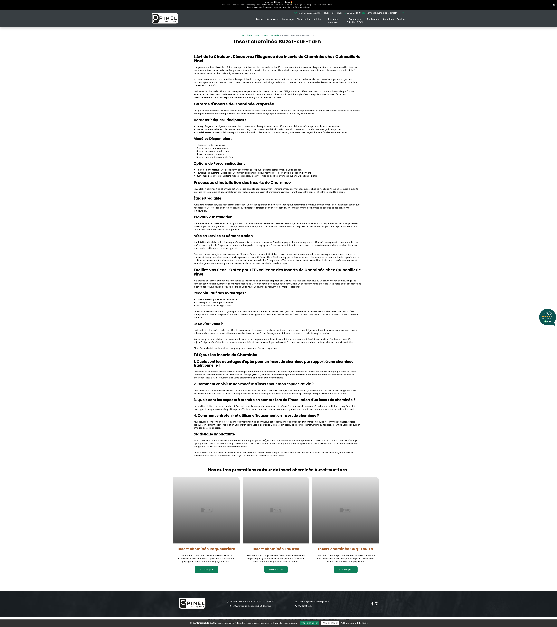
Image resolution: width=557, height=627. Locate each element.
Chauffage (288, 19)
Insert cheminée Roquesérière (206, 549)
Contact (401, 19)
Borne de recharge (333, 21)
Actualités (388, 19)
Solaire (317, 19)
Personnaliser (330, 623)
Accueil (260, 19)
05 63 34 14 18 (305, 606)
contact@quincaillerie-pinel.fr (381, 12)
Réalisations (373, 19)
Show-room (272, 19)
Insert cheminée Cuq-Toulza (345, 549)
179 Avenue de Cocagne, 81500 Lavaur (251, 606)
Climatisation (303, 19)
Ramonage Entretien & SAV (355, 21)
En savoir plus (206, 569)
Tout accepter (309, 623)
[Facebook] (399, 13)
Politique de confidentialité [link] (354, 623)
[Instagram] (403, 13)
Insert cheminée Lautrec (276, 549)
